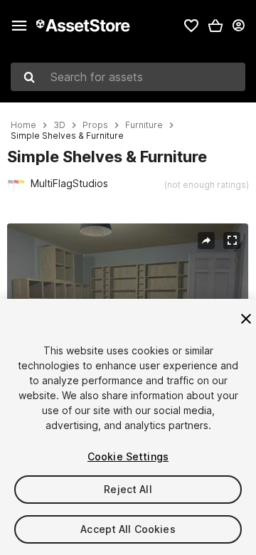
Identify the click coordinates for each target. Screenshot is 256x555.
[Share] (206, 240)
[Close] (246, 318)
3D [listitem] (59, 125)
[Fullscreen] (231, 240)
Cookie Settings (128, 456)
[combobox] (128, 77)
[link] (191, 25)
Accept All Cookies (128, 529)
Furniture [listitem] (144, 125)
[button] (215, 25)
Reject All (127, 489)
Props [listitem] (95, 125)
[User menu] (238, 25)
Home (23, 125)
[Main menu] (19, 25)
